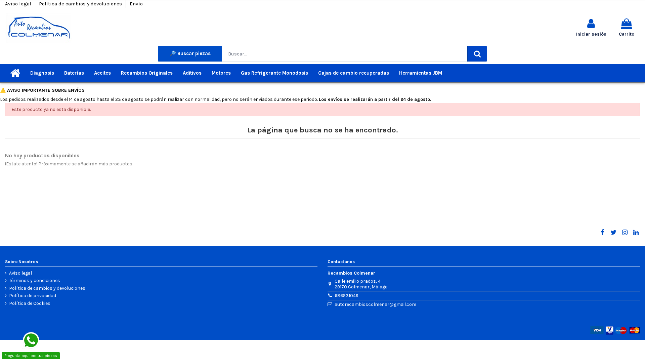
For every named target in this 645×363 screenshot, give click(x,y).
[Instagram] (624, 232)
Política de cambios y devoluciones (81, 4)
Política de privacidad (32, 295)
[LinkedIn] (636, 232)
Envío (136, 4)
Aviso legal (19, 4)
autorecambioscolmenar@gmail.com (375, 304)
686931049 (346, 295)
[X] (613, 232)
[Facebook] (602, 232)
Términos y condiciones (34, 280)
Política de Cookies (29, 303)
